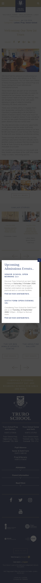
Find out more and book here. (17, 294)
